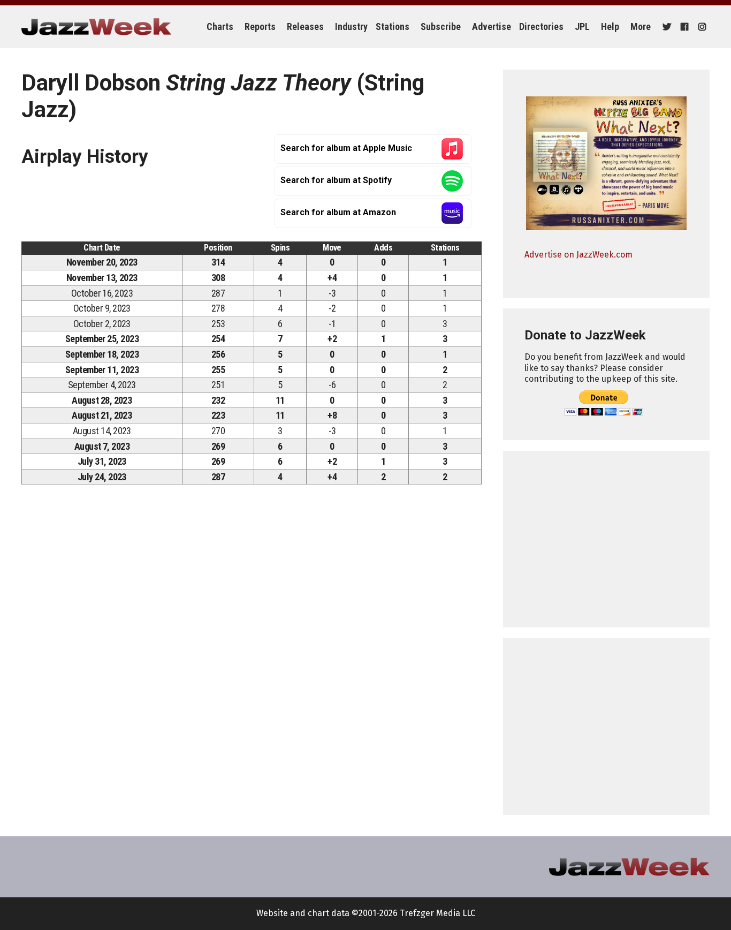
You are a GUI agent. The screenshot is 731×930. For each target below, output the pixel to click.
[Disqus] (251, 642)
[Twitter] (665, 26)
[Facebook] (683, 26)
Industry (351, 26)
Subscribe (441, 26)
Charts (220, 26)
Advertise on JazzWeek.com (578, 254)
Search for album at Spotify (336, 180)
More (640, 26)
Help (610, 26)
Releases (305, 26)
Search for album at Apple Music (346, 148)
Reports (260, 26)
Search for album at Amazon (338, 212)
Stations (392, 26)
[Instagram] (701, 26)
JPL (582, 26)
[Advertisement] (606, 539)
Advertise (491, 26)
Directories (541, 26)
